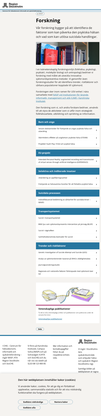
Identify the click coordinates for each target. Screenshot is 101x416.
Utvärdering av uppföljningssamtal (52, 178)
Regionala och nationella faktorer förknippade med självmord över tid (65, 272)
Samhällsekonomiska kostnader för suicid (55, 237)
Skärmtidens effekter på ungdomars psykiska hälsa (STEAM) (63, 137)
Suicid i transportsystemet (49, 218)
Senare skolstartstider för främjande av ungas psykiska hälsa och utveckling (65, 129)
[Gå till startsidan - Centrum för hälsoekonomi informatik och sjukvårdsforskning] (50, 5)
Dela (41, 329)
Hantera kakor (61, 402)
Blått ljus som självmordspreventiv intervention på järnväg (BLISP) (65, 224)
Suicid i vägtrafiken (46, 230)
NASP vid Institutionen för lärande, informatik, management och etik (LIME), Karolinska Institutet (62, 98)
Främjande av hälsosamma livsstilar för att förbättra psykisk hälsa (65, 184)
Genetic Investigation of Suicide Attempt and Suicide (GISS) (62, 252)
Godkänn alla (29, 407)
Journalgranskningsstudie (49, 265)
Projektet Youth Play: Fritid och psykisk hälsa (56, 144)
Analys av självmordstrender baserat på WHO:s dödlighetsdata (64, 258)
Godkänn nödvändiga (33, 402)
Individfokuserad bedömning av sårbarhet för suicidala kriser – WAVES (64, 200)
